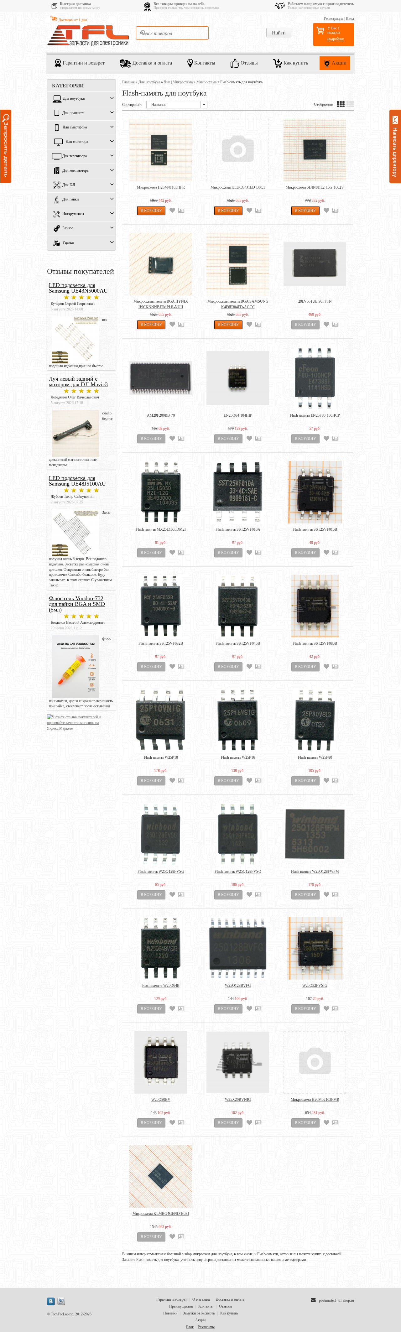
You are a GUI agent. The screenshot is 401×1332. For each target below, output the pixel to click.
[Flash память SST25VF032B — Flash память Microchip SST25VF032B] (160, 606)
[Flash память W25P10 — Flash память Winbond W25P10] (160, 720)
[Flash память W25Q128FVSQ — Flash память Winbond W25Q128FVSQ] (237, 834)
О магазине (201, 1299)
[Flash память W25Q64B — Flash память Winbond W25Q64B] (160, 948)
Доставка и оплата (151, 63)
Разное (67, 228)
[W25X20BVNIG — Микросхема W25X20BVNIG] (237, 1062)
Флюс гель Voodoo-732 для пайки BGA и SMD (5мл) (77, 604)
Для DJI (68, 185)
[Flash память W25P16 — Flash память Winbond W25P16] (237, 720)
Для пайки (70, 199)
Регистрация (333, 18)
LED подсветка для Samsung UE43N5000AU (78, 288)
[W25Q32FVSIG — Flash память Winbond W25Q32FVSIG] (314, 948)
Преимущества (181, 1306)
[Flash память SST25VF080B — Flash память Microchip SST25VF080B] (314, 606)
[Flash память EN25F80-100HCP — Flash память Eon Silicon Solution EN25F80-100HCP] (314, 378)
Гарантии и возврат (83, 63)
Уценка (68, 243)
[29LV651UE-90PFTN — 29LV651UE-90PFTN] (314, 264)
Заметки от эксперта (199, 1313)
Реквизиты (206, 1327)
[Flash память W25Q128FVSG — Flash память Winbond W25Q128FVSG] (160, 834)
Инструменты (73, 214)
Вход (350, 18)
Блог (190, 1327)
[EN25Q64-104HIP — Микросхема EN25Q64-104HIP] (237, 378)
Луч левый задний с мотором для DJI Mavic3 (78, 382)
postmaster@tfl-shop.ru (336, 1300)
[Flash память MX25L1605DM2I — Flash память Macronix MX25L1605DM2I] (160, 492)
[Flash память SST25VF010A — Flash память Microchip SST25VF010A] (237, 492)
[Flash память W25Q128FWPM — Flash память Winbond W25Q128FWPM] (314, 834)
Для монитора (77, 142)
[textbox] (172, 33)
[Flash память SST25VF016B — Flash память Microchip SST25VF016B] (314, 492)
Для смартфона (75, 127)
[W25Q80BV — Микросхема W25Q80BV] (160, 1062)
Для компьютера (75, 171)
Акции (338, 63)
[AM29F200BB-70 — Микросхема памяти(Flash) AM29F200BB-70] (160, 378)
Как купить (295, 63)
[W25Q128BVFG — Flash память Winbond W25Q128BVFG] (237, 948)
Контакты (204, 63)
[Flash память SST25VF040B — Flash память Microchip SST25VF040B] (237, 606)
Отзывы (248, 63)
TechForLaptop (62, 1314)
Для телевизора (74, 156)
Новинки (170, 1313)
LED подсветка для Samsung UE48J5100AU (77, 481)
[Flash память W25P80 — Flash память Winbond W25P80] (314, 720)
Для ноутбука (74, 98)
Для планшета (73, 113)
